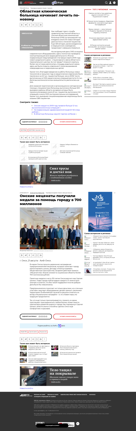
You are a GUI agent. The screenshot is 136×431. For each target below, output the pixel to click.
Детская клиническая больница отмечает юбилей (70, 151)
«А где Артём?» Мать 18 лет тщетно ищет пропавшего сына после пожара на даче (103, 264)
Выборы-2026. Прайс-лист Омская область (74, 394)
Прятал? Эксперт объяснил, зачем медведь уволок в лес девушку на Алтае (103, 244)
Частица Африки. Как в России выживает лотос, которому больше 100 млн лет (104, 257)
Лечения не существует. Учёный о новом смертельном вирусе (103, 58)
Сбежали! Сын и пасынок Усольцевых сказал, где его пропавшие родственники (104, 237)
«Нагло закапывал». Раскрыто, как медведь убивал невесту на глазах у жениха (104, 72)
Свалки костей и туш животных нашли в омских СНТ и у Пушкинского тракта (100, 15)
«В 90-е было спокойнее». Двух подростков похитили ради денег (103, 78)
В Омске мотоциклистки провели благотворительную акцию (70, 353)
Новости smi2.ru (26, 187)
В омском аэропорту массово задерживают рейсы (100, 39)
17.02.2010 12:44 (24, 8)
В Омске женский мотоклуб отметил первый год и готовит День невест (37, 354)
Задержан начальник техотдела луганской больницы (38, 145)
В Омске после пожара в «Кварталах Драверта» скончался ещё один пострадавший (100, 23)
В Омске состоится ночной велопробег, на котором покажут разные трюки (100, 46)
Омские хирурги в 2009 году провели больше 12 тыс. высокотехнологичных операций (55, 107)
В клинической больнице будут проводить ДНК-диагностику (38, 158)
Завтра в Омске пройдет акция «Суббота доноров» (37, 151)
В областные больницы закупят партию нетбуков (54, 114)
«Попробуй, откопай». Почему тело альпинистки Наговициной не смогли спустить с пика (104, 270)
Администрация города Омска (43, 250)
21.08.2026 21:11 (24, 193)
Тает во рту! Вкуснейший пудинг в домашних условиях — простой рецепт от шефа (103, 66)
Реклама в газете (52, 394)
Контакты (92, 394)
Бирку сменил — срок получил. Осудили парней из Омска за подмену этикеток (100, 31)
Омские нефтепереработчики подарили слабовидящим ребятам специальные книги (37, 360)
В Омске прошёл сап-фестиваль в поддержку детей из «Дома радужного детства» (38, 347)
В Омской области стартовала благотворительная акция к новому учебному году (69, 347)
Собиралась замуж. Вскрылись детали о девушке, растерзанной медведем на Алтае (103, 251)
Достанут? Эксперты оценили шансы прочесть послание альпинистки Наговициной (104, 85)
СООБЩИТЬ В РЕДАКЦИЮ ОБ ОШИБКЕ (45, 396)
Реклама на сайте (39, 394)
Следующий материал (52, 425)
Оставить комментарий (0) (68, 122)
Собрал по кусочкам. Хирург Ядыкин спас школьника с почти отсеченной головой (104, 92)
